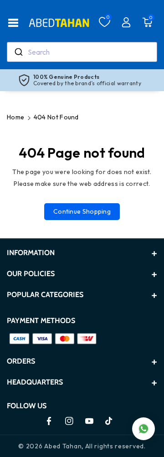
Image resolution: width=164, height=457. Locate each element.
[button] (13, 23)
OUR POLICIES (31, 273)
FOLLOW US (26, 405)
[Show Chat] (143, 428)
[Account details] (126, 22)
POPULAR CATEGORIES (45, 294)
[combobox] (82, 52)
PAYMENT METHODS (41, 320)
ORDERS (21, 361)
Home (15, 117)
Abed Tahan (63, 446)
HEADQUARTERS (35, 382)
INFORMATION (31, 252)
